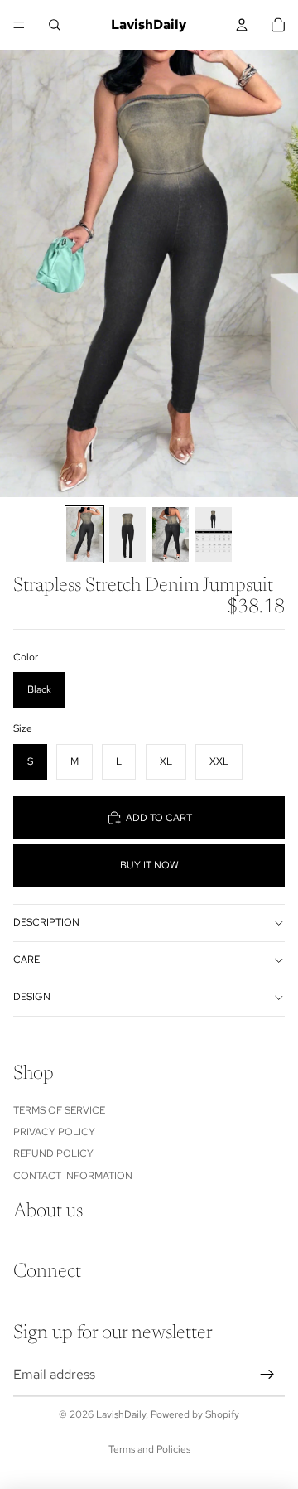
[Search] (54, 25)
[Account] (241, 25)
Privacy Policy (54, 1132)
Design (31, 996)
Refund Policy (53, 1153)
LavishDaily (121, 1414)
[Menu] (19, 25)
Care (26, 959)
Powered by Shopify (195, 1414)
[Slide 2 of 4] (127, 534)
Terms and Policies (149, 1449)
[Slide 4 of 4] (213, 534)
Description (46, 922)
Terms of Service (59, 1109)
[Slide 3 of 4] (170, 534)
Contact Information (72, 1175)
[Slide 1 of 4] (84, 534)
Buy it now (149, 865)
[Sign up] (267, 1374)
